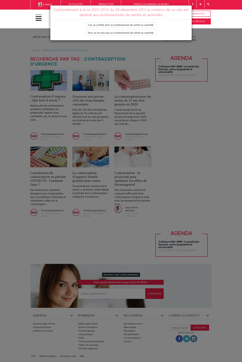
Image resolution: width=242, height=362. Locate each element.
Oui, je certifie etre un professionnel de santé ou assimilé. (121, 24)
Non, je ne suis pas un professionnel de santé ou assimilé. (121, 32)
